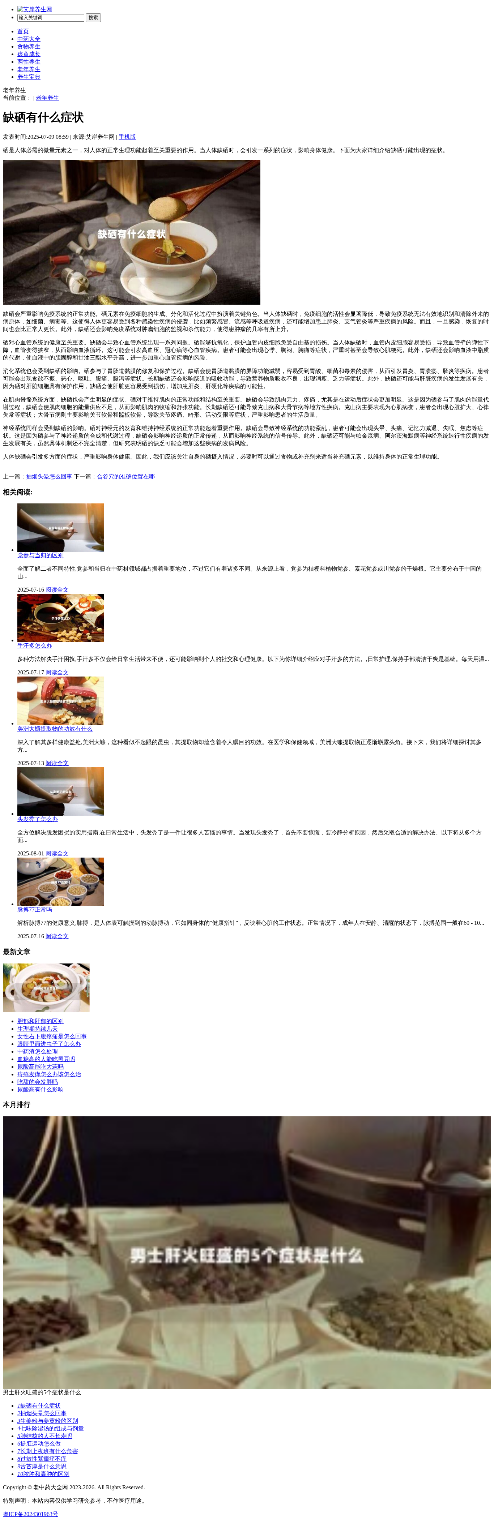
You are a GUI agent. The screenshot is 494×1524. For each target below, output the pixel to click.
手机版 (127, 137)
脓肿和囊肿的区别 (43, 1474)
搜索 (93, 17)
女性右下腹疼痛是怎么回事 (52, 1036)
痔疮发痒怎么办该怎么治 (49, 1074)
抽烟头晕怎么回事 (49, 476)
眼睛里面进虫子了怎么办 (49, 1044)
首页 (23, 31)
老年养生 (29, 69)
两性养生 (29, 62)
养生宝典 (29, 77)
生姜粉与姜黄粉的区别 (47, 1421)
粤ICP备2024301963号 (30, 1514)
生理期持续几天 (37, 1029)
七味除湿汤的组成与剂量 (50, 1428)
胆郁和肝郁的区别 (40, 1021)
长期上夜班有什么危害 (47, 1451)
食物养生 (29, 46)
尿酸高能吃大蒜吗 (40, 1067)
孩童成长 (29, 54)
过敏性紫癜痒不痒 (42, 1459)
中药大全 (29, 39)
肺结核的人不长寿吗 (44, 1436)
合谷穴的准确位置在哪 (126, 476)
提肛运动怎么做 (39, 1444)
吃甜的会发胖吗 (37, 1082)
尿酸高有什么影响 (40, 1089)
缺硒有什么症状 (39, 1406)
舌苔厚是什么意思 (42, 1466)
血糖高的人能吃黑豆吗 (46, 1059)
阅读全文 (57, 590)
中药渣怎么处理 (37, 1051)
